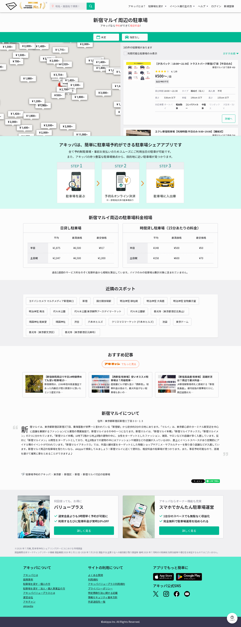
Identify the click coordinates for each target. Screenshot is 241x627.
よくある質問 (95, 575)
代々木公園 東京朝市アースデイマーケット (97, 311)
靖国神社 (60, 321)
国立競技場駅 (103, 301)
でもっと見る (128, 364)
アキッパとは (30, 575)
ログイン (216, 6)
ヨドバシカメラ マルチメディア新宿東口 (51, 301)
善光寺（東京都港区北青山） (170, 311)
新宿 (85, 301)
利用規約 (93, 579)
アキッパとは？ (137, 6)
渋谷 (76, 321)
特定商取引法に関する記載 (103, 593)
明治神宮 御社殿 (129, 301)
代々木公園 (59, 311)
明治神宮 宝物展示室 (184, 301)
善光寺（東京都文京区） (42, 332)
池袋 (164, 321)
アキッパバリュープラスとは (39, 593)
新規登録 (229, 6)
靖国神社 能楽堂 (38, 321)
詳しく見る (84, 531)
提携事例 (28, 579)
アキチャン (29, 601)
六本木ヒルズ (95, 321)
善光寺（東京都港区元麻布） (81, 332)
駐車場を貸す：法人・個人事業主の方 (44, 588)
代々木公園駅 (137, 311)
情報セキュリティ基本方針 (103, 597)
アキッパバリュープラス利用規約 (106, 584)
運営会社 (28, 597)
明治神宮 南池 (36, 311)
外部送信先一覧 (96, 601)
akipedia (28, 606)
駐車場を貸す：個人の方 (36, 584)
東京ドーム (182, 321)
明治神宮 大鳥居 (155, 301)
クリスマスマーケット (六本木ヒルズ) (132, 321)
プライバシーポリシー (100, 588)
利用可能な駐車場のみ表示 (142, 53)
